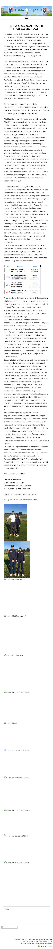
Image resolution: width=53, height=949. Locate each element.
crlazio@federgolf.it (45, 941)
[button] (27, 18)
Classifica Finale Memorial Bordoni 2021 (21, 494)
